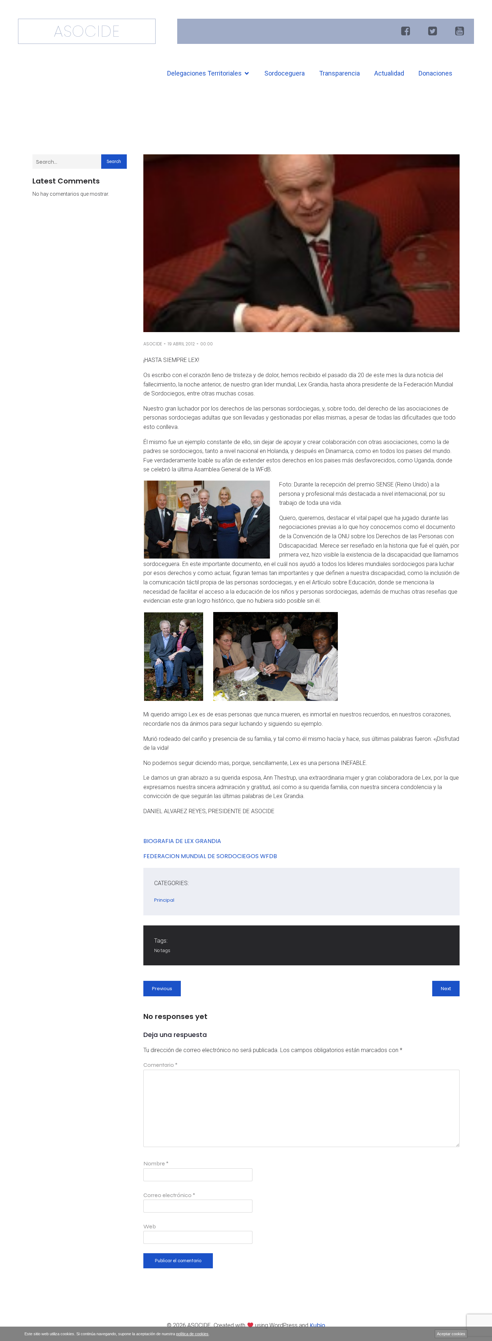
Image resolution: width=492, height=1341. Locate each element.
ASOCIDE (152, 344)
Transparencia (339, 73)
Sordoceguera (284, 73)
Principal (164, 900)
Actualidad (389, 73)
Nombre (156, 1163)
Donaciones (435, 73)
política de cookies (192, 1334)
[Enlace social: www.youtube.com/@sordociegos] (460, 31)
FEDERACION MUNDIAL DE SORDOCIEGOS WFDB (210, 856)
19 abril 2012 (181, 344)
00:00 (206, 344)
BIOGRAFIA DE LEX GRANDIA (182, 841)
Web (149, 1226)
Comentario (160, 1064)
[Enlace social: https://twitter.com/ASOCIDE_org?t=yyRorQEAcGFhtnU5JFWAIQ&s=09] (433, 31)
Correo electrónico (169, 1195)
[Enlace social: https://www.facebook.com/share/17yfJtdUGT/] (406, 31)
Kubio (317, 1325)
